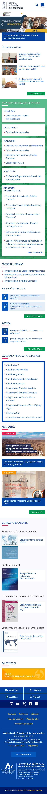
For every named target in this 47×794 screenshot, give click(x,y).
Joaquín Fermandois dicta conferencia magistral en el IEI (26, 339)
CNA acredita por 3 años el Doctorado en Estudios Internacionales (21, 36)
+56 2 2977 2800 (16, 746)
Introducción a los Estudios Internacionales (24, 270)
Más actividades (34, 349)
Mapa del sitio (32, 719)
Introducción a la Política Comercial (20, 280)
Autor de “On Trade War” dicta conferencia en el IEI (32, 67)
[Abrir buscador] (37, 5)
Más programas (35, 316)
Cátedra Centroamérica (17, 369)
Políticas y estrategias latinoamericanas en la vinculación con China (26, 306)
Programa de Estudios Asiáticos (21, 388)
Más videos (37, 512)
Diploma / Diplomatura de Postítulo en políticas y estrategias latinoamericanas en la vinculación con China (24, 244)
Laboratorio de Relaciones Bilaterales (23, 417)
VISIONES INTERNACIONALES (19, 676)
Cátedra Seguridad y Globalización (22, 379)
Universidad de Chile (34, 790)
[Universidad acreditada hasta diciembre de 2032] (23, 771)
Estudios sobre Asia (15, 162)
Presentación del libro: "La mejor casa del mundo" (26, 331)
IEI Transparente (23, 754)
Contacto (12, 714)
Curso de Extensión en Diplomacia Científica (24, 296)
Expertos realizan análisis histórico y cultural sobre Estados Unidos (29, 56)
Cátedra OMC (12, 365)
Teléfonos (23, 714)
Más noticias (36, 93)
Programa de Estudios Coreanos (21, 392)
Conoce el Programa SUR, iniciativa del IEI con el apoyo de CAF (23, 463)
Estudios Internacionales (17, 132)
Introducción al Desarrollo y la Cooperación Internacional (24, 275)
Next (45, 24)
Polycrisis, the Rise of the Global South (31, 637)
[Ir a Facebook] (36, 703)
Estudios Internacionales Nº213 (31, 541)
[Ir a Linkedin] (30, 703)
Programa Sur (13, 413)
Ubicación (35, 714)
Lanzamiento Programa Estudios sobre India (22, 502)
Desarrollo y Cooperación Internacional (24, 145)
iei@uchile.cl (33, 746)
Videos (37, 697)
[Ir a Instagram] (11, 703)
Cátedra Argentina (15, 374)
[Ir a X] (24, 704)
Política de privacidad (23, 724)
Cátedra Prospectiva (15, 383)
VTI (24, 790)
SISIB (20, 790)
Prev (2, 24)
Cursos (37, 690)
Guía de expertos (16, 719)
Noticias (13, 690)
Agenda (13, 697)
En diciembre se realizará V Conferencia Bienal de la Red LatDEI (31, 81)
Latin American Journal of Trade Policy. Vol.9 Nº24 (30, 607)
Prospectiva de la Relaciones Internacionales (28, 576)
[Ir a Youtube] (17, 703)
